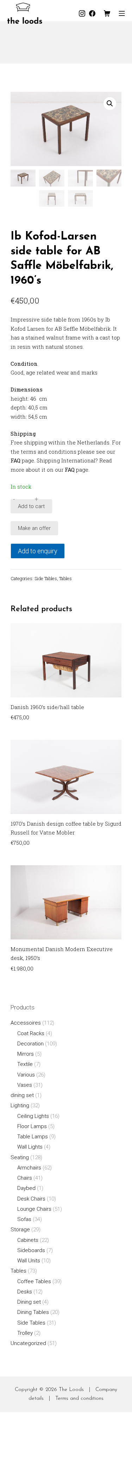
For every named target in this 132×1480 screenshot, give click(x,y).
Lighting (20, 1105)
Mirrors (25, 1054)
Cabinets (27, 1240)
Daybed (26, 1188)
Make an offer (34, 528)
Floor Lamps (32, 1126)
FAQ (15, 460)
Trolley (25, 1333)
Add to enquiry (37, 551)
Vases (24, 1085)
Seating (20, 1157)
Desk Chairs (31, 1199)
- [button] (14, 499)
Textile (25, 1064)
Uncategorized (28, 1343)
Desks (24, 1292)
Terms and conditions (79, 1398)
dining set (22, 1095)
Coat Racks (30, 1033)
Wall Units (28, 1260)
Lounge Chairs (34, 1209)
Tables (65, 578)
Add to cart (31, 506)
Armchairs (29, 1167)
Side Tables (45, 578)
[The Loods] (24, 13)
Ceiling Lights (33, 1116)
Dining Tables (33, 1312)
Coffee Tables (34, 1281)
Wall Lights (30, 1147)
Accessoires (26, 1023)
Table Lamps (32, 1136)
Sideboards (31, 1250)
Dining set (29, 1302)
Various (26, 1075)
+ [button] (36, 499)
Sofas (24, 1219)
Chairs (24, 1178)
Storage (20, 1229)
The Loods (71, 1389)
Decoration (30, 1043)
